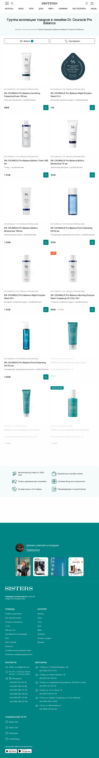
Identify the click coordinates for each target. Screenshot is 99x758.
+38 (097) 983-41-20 (18, 690)
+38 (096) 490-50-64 (18, 701)
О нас (7, 626)
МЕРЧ (50, 8)
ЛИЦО (21, 8)
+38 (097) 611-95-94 (48, 678)
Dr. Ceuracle (9, 89)
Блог (7, 638)
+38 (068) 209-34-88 (48, 701)
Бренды (41, 642)
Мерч (40, 630)
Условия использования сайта (18, 650)
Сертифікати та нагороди (16, 634)
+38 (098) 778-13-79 (48, 670)
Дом (39, 626)
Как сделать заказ (13, 618)
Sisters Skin (13, 727)
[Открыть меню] (7, 3)
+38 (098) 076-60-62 (48, 709)
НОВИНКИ (63, 8)
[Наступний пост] (79, 567)
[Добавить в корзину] (45, 107)
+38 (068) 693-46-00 (18, 694)
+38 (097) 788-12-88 (18, 686)
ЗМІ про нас (10, 630)
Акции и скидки (44, 638)
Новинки (41, 634)
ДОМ (41, 8)
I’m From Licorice (66, 359)
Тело (40, 622)
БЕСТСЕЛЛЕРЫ (79, 8)
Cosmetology (14, 739)
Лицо (40, 618)
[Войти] (86, 3)
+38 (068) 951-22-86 (18, 697)
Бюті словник (10, 642)
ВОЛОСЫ (9, 8)
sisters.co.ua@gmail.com (19, 667)
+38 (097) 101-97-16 (47, 686)
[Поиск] (12, 3)
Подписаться (33, 550)
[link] (92, 3)
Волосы (41, 614)
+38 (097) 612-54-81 (18, 682)
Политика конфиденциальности (18, 654)
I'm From (54, 359)
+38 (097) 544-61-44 (48, 694)
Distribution (13, 733)
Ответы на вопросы (13, 622)
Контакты (9, 646)
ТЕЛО (31, 8)
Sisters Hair (13, 722)
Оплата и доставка (13, 614)
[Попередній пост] (20, 567)
